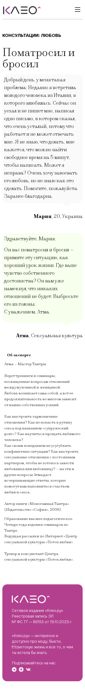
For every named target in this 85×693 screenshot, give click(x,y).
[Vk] (28, 669)
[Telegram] (14, 669)
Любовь (51, 35)
